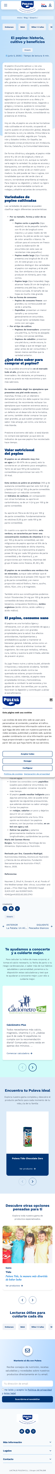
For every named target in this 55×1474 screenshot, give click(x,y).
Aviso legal (10, 1393)
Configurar (27, 768)
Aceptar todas (27, 754)
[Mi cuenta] (50, 5)
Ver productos (13, 1285)
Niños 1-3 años (37, 27)
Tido (8, 1272)
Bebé (22, 27)
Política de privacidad (40, 1389)
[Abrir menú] (6, 5)
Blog (26, 18)
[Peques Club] (44, 5)
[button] (51, 699)
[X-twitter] (27, 1431)
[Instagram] (33, 1431)
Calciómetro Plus (16, 1024)
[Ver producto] (35, 1169)
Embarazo (9, 27)
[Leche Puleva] (27, 7)
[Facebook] (21, 1431)
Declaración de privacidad (37, 774)
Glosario (33, 18)
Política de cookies (13, 774)
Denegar (27, 761)
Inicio (19, 18)
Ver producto (26, 1169)
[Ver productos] (22, 1286)
